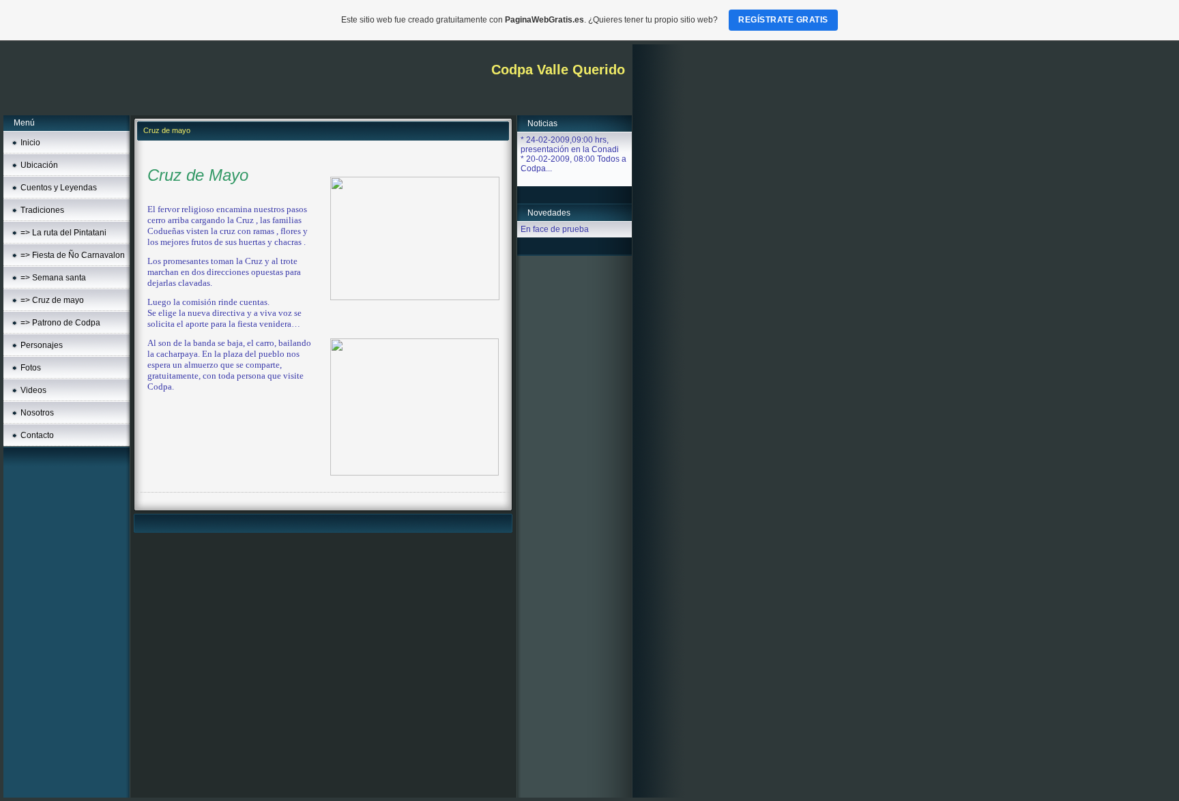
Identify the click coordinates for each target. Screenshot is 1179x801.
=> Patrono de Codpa (60, 322)
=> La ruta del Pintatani (63, 232)
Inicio (30, 142)
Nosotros (37, 413)
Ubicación (39, 165)
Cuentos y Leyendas (58, 187)
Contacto (37, 435)
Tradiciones (42, 210)
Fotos (30, 368)
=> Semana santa (53, 277)
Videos (33, 390)
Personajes (41, 345)
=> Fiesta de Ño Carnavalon (72, 255)
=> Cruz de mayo (52, 300)
